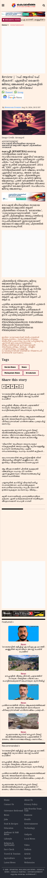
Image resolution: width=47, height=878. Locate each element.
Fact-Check (9, 849)
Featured (7, 622)
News (24, 367)
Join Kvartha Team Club (33, 810)
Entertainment (17, 25)
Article (27, 854)
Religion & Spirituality (9, 844)
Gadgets (28, 834)
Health (27, 819)
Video (27, 845)
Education (8, 828)
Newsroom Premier (13, 108)
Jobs (6, 819)
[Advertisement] (23, 49)
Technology (29, 828)
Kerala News (10, 367)
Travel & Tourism (12, 854)
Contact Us (9, 804)
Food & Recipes (11, 824)
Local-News (29, 839)
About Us (28, 800)
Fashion (27, 849)
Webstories (29, 863)
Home (4, 25)
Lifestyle (8, 839)
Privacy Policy (30, 804)
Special (27, 858)
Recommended (10, 746)
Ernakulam (31, 373)
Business (28, 815)
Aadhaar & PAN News (11, 833)
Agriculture (9, 858)
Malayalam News (12, 373)
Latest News (9, 863)
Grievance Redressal (13, 811)
